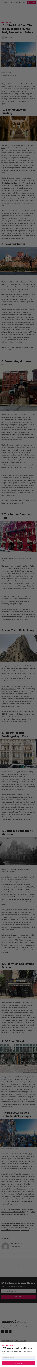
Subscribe (18, 1363)
